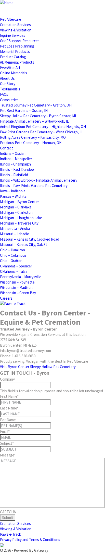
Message (8, 455)
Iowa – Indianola (12, 191)
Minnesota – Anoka (15, 228)
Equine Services (12, 35)
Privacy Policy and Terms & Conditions (30, 539)
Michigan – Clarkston (16, 212)
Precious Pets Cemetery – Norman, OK (30, 142)
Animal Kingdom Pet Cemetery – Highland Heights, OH (43, 126)
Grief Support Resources (20, 40)
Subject (7, 443)
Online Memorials (13, 72)
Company (7, 379)
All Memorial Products (17, 62)
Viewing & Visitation (15, 30)
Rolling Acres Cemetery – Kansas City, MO (33, 137)
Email (5, 431)
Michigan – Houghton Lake (21, 217)
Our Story (7, 83)
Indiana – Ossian (12, 153)
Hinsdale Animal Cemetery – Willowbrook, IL (34, 121)
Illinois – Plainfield (14, 174)
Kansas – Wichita (13, 196)
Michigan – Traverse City (19, 223)
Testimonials (10, 89)
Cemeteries (9, 99)
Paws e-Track (10, 534)
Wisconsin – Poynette (17, 282)
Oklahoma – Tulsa (13, 271)
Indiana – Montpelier (16, 158)
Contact (6, 148)
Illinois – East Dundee (17, 169)
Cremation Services (15, 24)
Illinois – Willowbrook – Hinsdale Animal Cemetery (38, 180)
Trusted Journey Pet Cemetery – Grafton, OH (36, 105)
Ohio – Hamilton (12, 250)
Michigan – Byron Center (19, 201)
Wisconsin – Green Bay (18, 292)
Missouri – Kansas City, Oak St (23, 244)
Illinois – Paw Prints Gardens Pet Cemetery (34, 185)
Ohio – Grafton (11, 260)
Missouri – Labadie (14, 233)
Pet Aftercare (10, 19)
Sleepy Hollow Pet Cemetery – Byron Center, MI (38, 115)
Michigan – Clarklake (16, 207)
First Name (9, 396)
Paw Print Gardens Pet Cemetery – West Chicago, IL (41, 132)
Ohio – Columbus (13, 255)
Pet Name (8, 419)
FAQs (4, 94)
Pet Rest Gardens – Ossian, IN (24, 110)
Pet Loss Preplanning (17, 46)
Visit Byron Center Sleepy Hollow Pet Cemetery (38, 366)
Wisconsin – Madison (16, 287)
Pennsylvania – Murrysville (20, 276)
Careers (6, 298)
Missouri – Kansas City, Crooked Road (29, 239)
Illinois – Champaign (15, 164)
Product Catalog (13, 56)
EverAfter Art (10, 67)
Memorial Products (15, 51)
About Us (7, 78)
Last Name (9, 408)
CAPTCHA (8, 511)
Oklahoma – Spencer (16, 266)
